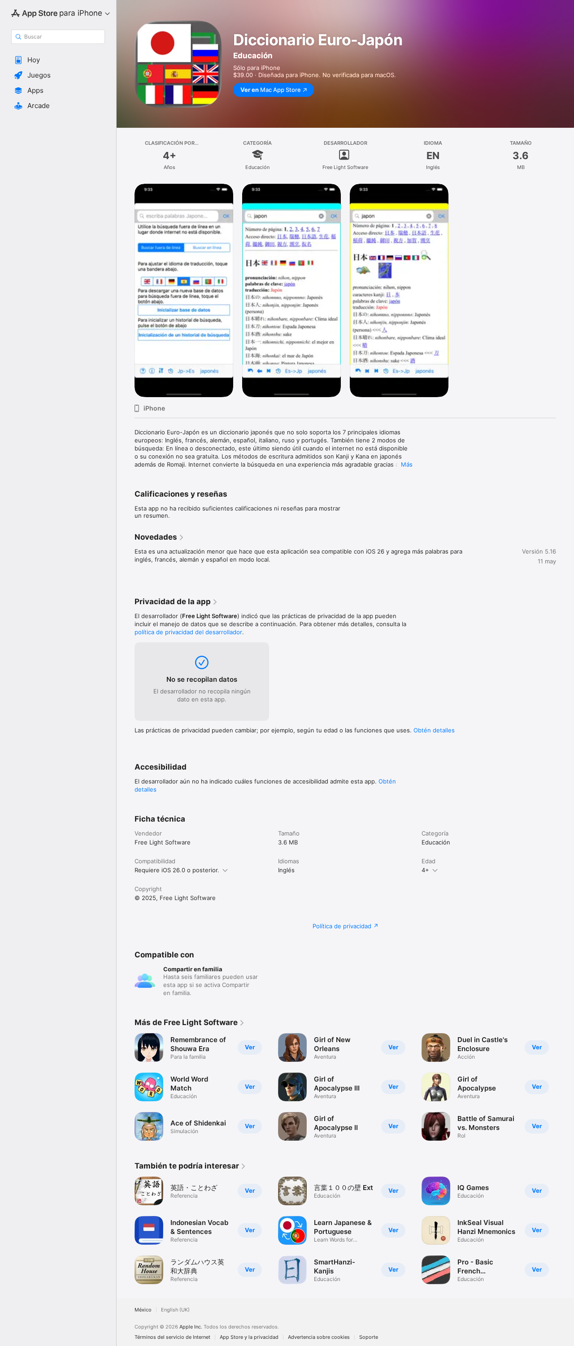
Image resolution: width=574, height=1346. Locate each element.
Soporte (368, 1337)
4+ (425, 870)
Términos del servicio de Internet (172, 1337)
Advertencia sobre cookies (319, 1337)
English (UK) (175, 1309)
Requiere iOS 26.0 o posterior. (177, 870)
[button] (58, 60)
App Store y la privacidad (249, 1337)
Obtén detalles (434, 730)
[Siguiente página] (565, 1230)
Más (407, 464)
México (143, 1309)
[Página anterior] (125, 1230)
